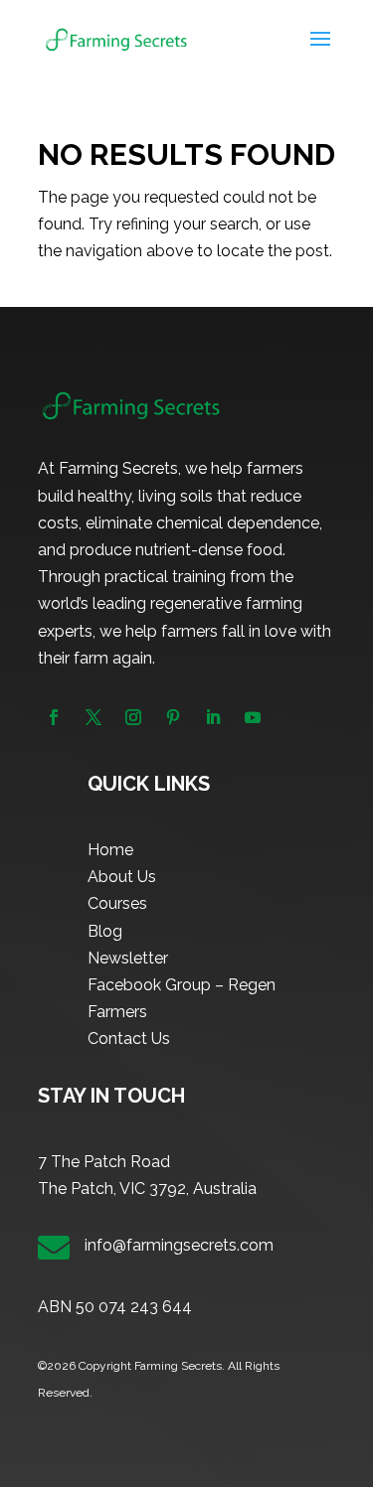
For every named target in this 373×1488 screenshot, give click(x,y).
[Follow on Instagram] (133, 717)
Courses (117, 903)
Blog (105, 931)
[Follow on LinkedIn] (213, 717)
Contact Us (129, 1038)
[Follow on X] (93, 717)
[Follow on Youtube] (253, 717)
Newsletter (128, 958)
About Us (122, 876)
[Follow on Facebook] (54, 717)
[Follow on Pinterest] (173, 717)
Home (110, 849)
